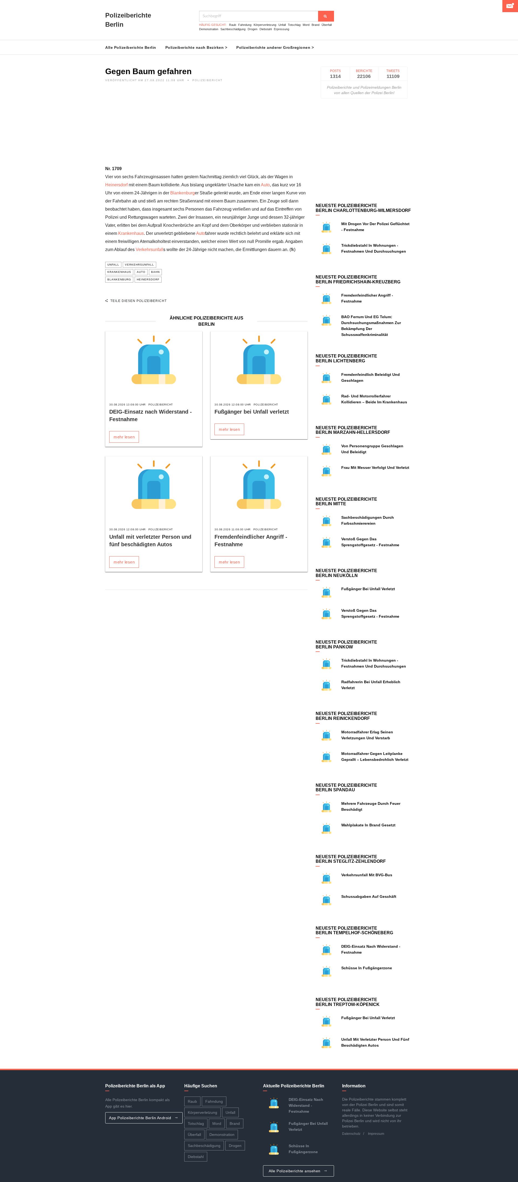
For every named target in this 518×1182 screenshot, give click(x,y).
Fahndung (244, 24)
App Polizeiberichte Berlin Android (140, 1118)
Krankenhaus (131, 233)
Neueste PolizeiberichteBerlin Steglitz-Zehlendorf (351, 859)
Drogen (252, 29)
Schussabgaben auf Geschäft (368, 896)
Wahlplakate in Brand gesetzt (368, 825)
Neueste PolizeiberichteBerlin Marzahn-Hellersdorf (353, 430)
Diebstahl (266, 29)
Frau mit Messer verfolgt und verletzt (375, 467)
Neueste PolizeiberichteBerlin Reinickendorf (346, 716)
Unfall (282, 24)
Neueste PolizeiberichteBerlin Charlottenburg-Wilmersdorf (363, 208)
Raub (232, 24)
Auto (265, 185)
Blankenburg (182, 193)
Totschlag (294, 24)
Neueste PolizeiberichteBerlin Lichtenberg (346, 358)
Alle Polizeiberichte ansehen (295, 1171)
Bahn (155, 271)
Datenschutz (351, 1134)
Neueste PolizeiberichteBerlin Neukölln (346, 573)
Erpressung (281, 29)
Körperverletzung (265, 24)
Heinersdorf (116, 185)
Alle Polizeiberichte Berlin (130, 47)
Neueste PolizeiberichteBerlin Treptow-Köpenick (348, 1002)
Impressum (376, 1134)
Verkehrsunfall (149, 249)
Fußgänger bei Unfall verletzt (251, 412)
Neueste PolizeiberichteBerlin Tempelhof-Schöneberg (354, 930)
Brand (315, 24)
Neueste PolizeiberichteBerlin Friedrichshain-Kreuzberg (358, 279)
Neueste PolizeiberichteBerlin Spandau (346, 787)
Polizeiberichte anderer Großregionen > (275, 47)
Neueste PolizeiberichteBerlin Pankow (346, 644)
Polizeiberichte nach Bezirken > (196, 47)
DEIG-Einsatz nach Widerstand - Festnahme (306, 1105)
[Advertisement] (206, 127)
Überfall (327, 24)
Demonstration (208, 29)
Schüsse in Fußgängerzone (366, 968)
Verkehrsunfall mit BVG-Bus (366, 875)
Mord (306, 24)
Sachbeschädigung (233, 29)
